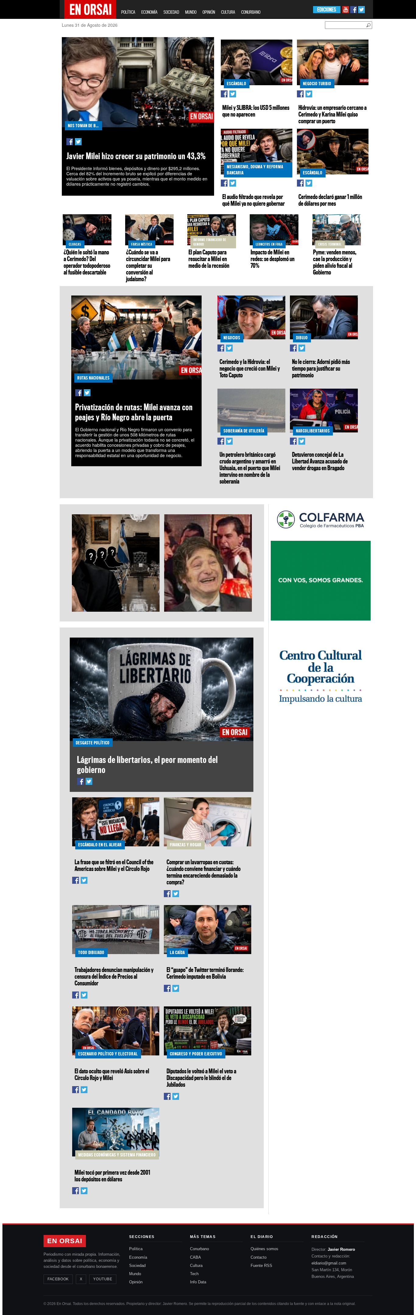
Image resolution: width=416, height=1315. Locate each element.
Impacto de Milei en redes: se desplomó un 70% (272, 258)
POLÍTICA (128, 12)
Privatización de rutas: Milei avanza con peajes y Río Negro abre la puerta (134, 412)
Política (136, 1249)
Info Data (198, 1282)
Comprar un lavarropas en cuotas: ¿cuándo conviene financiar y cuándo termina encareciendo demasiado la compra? (204, 872)
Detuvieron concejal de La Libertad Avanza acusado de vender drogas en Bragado (320, 461)
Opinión (136, 1282)
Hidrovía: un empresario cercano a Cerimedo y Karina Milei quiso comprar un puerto (332, 114)
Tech (194, 1273)
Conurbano (199, 1249)
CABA (195, 1257)
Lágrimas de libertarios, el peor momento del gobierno (147, 764)
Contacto (258, 1257)
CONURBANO (250, 12)
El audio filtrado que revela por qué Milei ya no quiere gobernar (253, 200)
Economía (138, 1257)
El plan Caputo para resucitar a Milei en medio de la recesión (209, 258)
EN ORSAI (64, 1241)
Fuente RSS (261, 1265)
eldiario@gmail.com (329, 1263)
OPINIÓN (209, 12)
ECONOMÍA (149, 12)
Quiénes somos (264, 1249)
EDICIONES (326, 9)
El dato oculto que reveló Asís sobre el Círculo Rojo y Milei (112, 1074)
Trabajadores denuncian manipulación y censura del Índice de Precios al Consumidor (114, 976)
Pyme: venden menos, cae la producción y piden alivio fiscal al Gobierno (334, 262)
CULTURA (228, 12)
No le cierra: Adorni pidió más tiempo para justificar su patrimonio (321, 368)
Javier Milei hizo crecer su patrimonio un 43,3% (136, 156)
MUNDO (190, 12)
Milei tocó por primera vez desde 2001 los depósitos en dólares (112, 1176)
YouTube (102, 1279)
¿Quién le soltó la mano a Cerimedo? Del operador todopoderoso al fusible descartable (87, 262)
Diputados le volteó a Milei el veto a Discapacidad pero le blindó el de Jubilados (201, 1077)
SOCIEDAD (171, 12)
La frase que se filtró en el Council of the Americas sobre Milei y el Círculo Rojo (114, 865)
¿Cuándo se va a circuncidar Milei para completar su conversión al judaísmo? (148, 265)
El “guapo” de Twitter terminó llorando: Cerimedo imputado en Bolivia (205, 973)
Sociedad (137, 1265)
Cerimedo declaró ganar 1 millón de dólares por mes (330, 200)
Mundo (135, 1273)
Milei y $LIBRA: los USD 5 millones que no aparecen (255, 111)
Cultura (196, 1265)
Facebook (58, 1279)
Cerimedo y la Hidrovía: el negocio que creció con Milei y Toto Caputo (250, 368)
